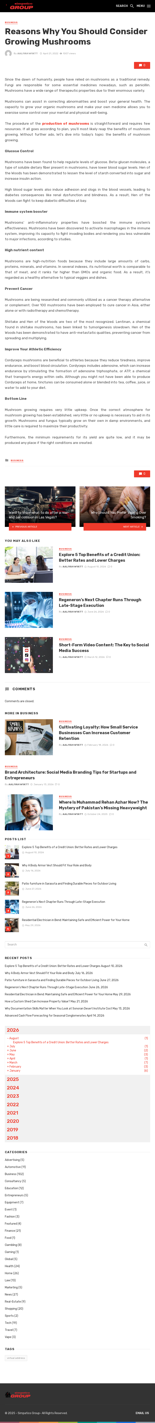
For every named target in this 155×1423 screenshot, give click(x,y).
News (8, 1294)
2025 (13, 1079)
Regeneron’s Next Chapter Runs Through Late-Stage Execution (100, 602)
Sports (9, 1316)
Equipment (12, 1202)
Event (9, 1209)
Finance (10, 1231)
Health (9, 1266)
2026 (13, 1030)
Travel (9, 1330)
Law (7, 1280)
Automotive (13, 1167)
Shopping (11, 1308)
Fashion (10, 1216)
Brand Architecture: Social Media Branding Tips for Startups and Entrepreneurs (70, 775)
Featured (11, 1223)
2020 (13, 1121)
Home (9, 1273)
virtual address (16, 1358)
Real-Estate (13, 1301)
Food (8, 1238)
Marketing (11, 1287)
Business (11, 22)
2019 (12, 1130)
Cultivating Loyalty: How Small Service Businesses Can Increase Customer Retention (98, 733)
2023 (13, 1096)
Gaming (10, 1252)
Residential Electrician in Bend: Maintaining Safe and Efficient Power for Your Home (76, 920)
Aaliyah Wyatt (27, 53)
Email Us (142, 1413)
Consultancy (13, 1181)
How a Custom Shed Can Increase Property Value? (37, 1001)
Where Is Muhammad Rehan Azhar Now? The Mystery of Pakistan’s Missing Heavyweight (103, 805)
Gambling (11, 1245)
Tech (8, 1323)
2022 (13, 1104)
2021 (12, 1113)
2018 (12, 1138)
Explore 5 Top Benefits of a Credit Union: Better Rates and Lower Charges (99, 557)
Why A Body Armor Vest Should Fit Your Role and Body (57, 865)
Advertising (12, 1160)
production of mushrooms (65, 123)
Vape (8, 1337)
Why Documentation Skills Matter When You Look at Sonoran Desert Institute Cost (58, 1008)
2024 (13, 1088)
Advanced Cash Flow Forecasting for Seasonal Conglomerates (45, 1015)
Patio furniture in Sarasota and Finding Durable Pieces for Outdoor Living (69, 883)
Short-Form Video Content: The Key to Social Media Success (104, 647)
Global (9, 1259)
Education (11, 1188)
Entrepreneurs (14, 1195)
